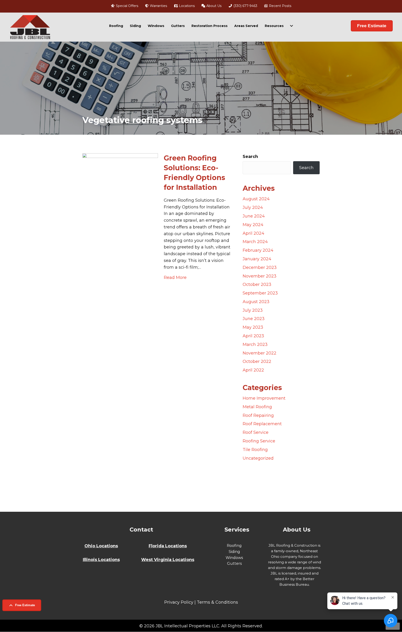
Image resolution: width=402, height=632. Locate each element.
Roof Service (255, 432)
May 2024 (253, 224)
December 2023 (260, 267)
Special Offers (126, 5)
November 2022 (259, 353)
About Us (213, 5)
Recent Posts (279, 5)
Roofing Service (259, 441)
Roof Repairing (258, 415)
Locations (186, 5)
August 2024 (256, 198)
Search (250, 156)
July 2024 (253, 207)
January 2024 (257, 258)
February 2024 (258, 250)
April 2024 (253, 233)
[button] (21, 605)
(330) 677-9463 (244, 5)
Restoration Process (209, 26)
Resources (274, 26)
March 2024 (255, 241)
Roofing (116, 26)
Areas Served (246, 26)
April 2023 (253, 335)
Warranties (158, 5)
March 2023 (255, 344)
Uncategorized (258, 458)
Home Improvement (264, 398)
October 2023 (257, 284)
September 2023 (260, 293)
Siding (135, 26)
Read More (175, 277)
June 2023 (254, 318)
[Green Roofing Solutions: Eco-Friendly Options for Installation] (120, 327)
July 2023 (253, 310)
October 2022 (257, 361)
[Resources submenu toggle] (291, 26)
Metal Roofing (257, 406)
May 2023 (253, 327)
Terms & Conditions (217, 602)
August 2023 (256, 301)
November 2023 (259, 276)
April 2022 (253, 370)
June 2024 (254, 216)
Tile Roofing (255, 449)
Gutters (178, 26)
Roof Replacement (262, 423)
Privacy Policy (178, 602)
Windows (156, 26)
